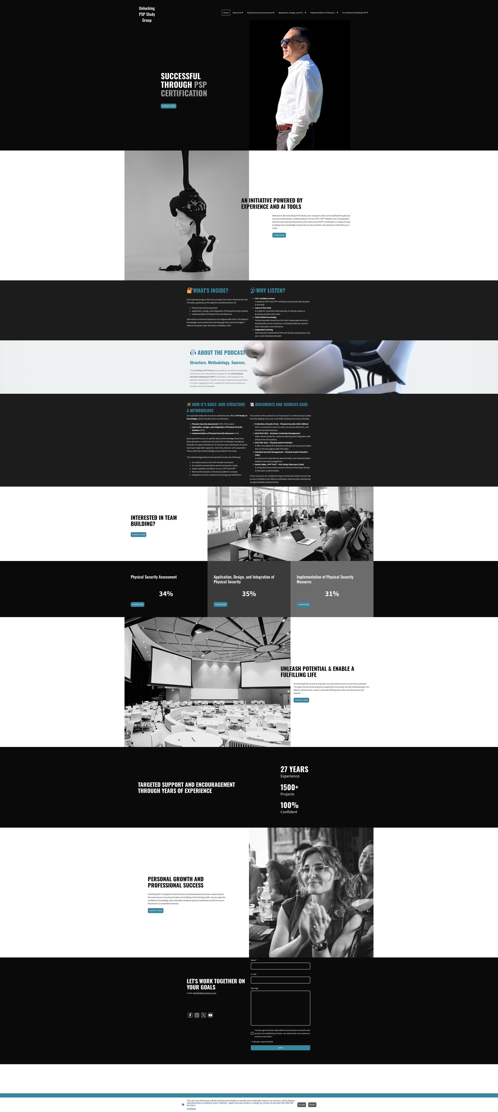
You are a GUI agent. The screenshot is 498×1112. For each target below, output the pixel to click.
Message (254, 988)
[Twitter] (203, 1015)
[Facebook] (190, 1015)
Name (254, 960)
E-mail (253, 974)
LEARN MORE (279, 235)
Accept (302, 1105)
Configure (191, 1109)
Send (280, 1047)
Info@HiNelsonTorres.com (204, 993)
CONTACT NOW (168, 106)
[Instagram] (197, 1015)
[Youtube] (210, 1015)
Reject (312, 1105)
